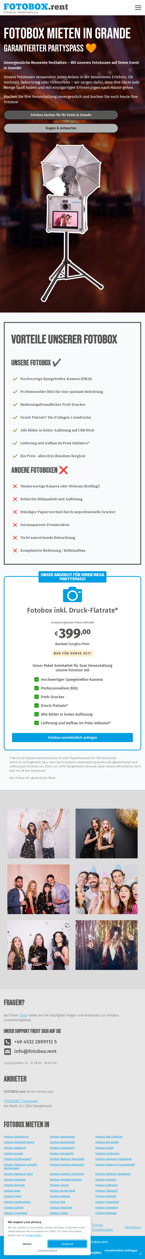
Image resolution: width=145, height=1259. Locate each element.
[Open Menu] (138, 8)
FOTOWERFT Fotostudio (21, 1101)
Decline (27, 1243)
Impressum (133, 1227)
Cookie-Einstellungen (102, 1227)
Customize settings (47, 1250)
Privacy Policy (34, 1235)
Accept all (67, 1243)
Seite (23, 1015)
